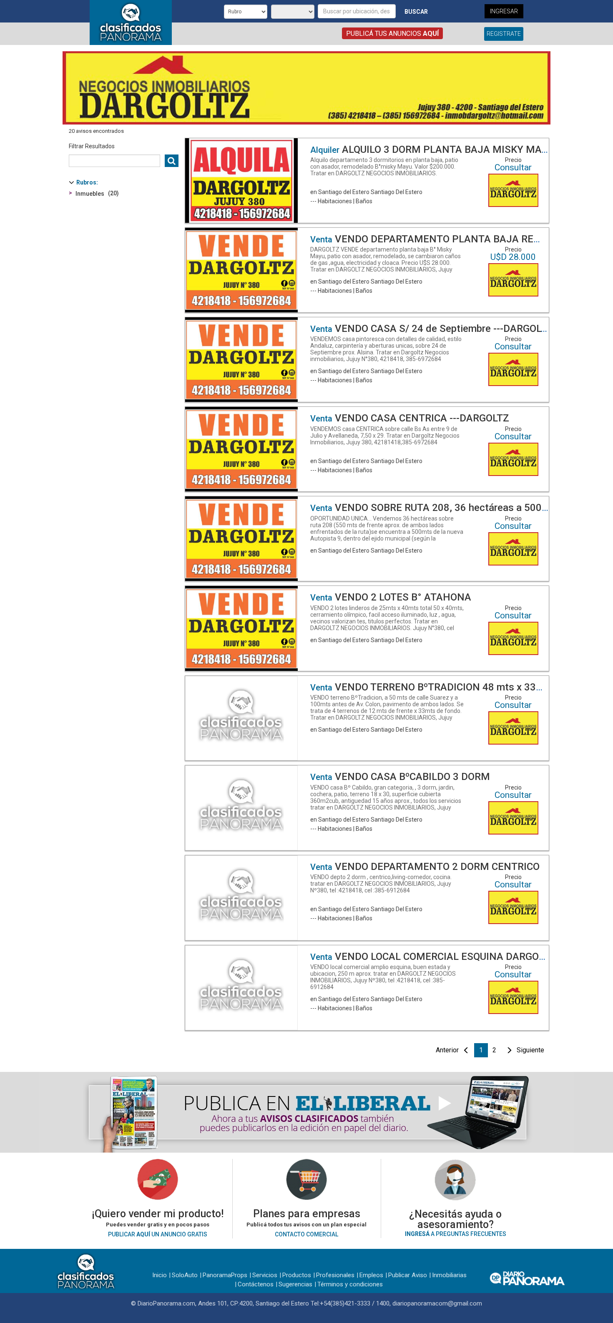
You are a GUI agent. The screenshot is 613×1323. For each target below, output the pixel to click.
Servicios (264, 1275)
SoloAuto (185, 1275)
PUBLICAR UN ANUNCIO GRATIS (157, 1234)
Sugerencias (295, 1284)
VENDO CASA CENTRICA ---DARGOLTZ (409, 418)
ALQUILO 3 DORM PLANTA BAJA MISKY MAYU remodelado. (461, 149)
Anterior (447, 1050)
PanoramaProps (225, 1275)
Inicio (159, 1275)
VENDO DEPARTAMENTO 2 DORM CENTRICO (425, 866)
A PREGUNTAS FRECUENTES (455, 1234)
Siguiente (530, 1050)
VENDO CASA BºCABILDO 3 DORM (400, 776)
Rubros (86, 182)
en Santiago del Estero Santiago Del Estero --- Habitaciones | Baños (384, 180)
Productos (296, 1275)
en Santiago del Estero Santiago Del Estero (387, 535)
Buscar (416, 11)
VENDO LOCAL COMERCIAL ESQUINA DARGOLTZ (432, 956)
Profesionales (335, 1275)
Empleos (371, 1275)
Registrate (504, 33)
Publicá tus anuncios (392, 33)
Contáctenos (256, 1284)
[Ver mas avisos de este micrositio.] (513, 190)
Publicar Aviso (407, 1275)
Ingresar (504, 11)
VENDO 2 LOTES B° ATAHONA (390, 597)
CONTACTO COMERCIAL (306, 1234)
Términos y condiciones (350, 1284)
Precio (513, 160)
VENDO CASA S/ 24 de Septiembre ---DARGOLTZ (431, 328)
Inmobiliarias (449, 1275)
